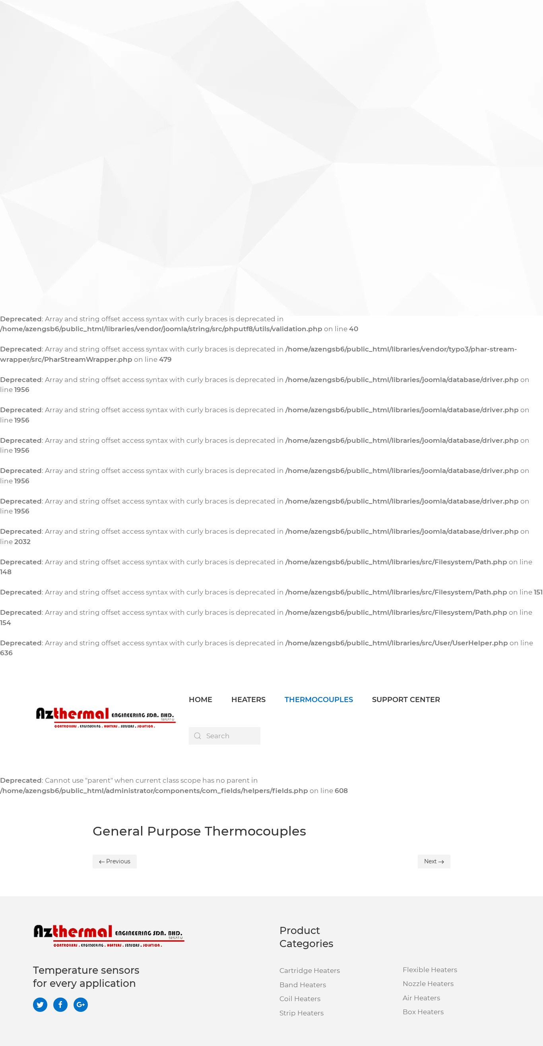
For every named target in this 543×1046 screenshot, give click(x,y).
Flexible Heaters (430, 970)
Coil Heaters (299, 999)
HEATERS (248, 699)
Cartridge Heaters (309, 971)
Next (431, 861)
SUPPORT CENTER (406, 699)
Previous (117, 861)
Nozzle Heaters (428, 984)
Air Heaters (421, 998)
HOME (200, 699)
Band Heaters (302, 985)
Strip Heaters (301, 1013)
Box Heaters (423, 1012)
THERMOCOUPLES (319, 699)
